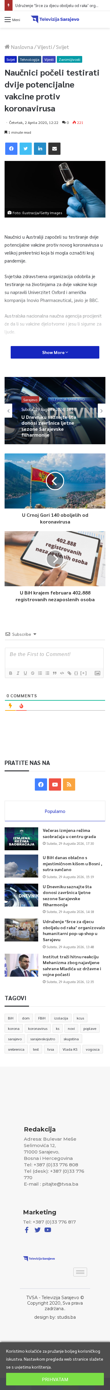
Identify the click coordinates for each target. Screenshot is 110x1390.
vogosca (93, 1049)
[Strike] (32, 673)
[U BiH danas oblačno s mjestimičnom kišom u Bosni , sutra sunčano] (21, 866)
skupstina (71, 1038)
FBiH (42, 1017)
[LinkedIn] (40, 149)
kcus (80, 1017)
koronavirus (37, 1028)
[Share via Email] (54, 149)
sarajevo (15, 1038)
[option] (55, 410)
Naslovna (21, 46)
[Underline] (25, 673)
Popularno (55, 811)
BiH (10, 1017)
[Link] (69, 673)
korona (14, 1028)
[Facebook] (11, 149)
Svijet (62, 46)
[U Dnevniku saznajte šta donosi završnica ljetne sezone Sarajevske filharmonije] (21, 895)
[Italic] (17, 673)
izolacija (61, 1017)
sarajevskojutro (42, 1038)
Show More (53, 352)
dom (26, 1017)
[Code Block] (61, 673)
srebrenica (16, 1049)
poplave (89, 1028)
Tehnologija (29, 59)
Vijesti (44, 46)
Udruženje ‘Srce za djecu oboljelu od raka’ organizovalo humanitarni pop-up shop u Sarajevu (74, 930)
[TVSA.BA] (55, 19)
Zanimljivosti (69, 59)
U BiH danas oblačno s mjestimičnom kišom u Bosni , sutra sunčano (72, 863)
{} (76, 673)
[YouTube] (55, 784)
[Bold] (10, 673)
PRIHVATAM (55, 1379)
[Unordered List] (47, 673)
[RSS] (69, 784)
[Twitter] (26, 149)
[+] (83, 673)
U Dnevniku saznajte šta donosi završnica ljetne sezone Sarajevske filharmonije (67, 895)
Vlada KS (70, 1049)
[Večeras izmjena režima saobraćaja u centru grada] (21, 838)
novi (71, 1028)
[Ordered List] (39, 673)
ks (57, 1028)
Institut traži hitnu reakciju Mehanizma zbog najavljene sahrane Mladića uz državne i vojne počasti (72, 965)
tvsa (50, 1049)
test (36, 1049)
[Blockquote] (54, 673)
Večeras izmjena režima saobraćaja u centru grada (69, 833)
